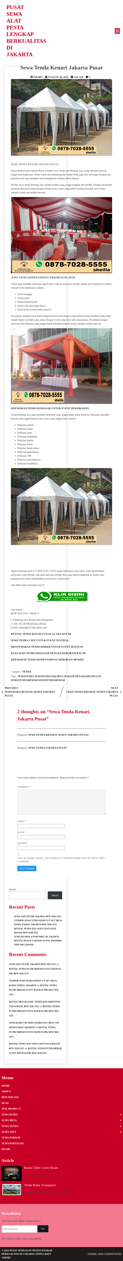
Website (22, 843)
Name (21, 821)
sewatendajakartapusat (82, 676)
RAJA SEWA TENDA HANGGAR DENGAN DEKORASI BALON (48, 653)
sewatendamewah (24, 680)
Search (12, 889)
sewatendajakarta (49, 676)
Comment (24, 787)
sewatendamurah (51, 680)
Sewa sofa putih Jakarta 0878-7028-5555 (32, 964)
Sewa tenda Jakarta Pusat (47, 747)
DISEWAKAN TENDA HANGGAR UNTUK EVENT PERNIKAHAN (50, 408)
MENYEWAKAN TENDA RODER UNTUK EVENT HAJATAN (47, 646)
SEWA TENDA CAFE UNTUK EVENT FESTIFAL (40, 640)
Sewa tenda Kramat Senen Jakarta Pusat (58, 734)
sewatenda (26, 676)
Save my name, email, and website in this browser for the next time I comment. (61, 860)
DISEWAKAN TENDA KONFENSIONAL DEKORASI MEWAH (47, 659)
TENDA (26, 671)
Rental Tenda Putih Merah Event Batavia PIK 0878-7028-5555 (34, 990)
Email (22, 832)
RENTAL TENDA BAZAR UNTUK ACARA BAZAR (41, 634)
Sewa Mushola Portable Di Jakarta (36, 936)
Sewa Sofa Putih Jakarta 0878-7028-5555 (37, 916)
